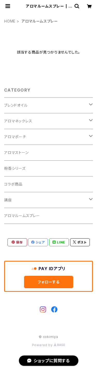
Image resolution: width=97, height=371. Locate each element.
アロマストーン (16, 152)
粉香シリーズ (15, 168)
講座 (8, 200)
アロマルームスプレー (22, 215)
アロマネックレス (18, 121)
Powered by (43, 345)
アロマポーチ (15, 137)
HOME (10, 21)
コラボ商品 (13, 184)
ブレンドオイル (16, 105)
